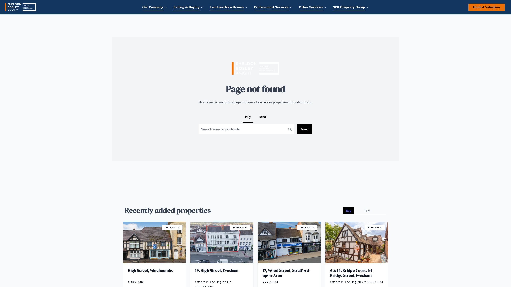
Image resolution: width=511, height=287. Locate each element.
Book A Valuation (486, 7)
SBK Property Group (349, 7)
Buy (248, 117)
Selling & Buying (186, 7)
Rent (262, 117)
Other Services (311, 7)
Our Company (152, 7)
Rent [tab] (367, 210)
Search (304, 129)
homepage (233, 102)
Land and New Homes (227, 7)
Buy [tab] (348, 210)
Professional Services (271, 7)
